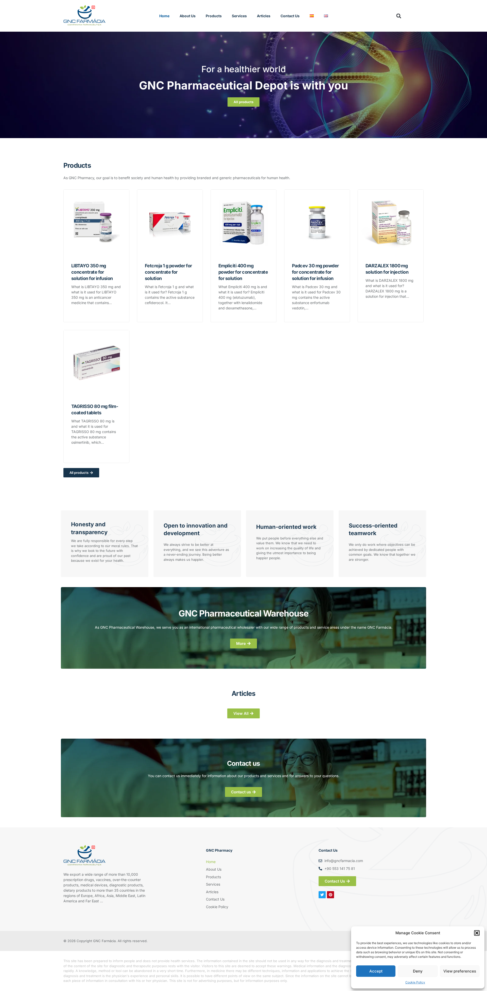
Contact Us (290, 16)
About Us (188, 16)
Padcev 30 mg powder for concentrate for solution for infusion (315, 272)
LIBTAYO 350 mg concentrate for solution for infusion (92, 272)
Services (239, 16)
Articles (263, 16)
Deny (418, 971)
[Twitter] (322, 894)
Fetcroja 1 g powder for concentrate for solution (168, 272)
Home (164, 16)
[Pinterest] (330, 894)
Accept (375, 971)
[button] (476, 933)
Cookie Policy (415, 982)
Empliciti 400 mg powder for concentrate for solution (243, 272)
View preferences (459, 971)
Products (214, 16)
